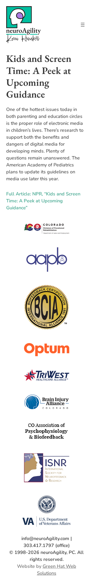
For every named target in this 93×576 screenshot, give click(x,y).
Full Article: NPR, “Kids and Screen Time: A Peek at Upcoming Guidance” (43, 201)
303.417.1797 (39, 545)
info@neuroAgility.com (45, 538)
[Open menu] (83, 25)
